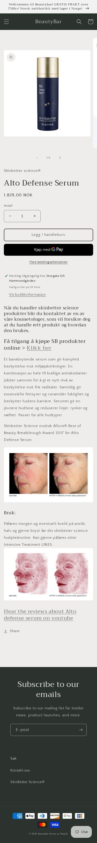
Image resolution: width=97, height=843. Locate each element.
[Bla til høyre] (60, 157)
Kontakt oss (20, 770)
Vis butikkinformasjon (27, 295)
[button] (6, 21)
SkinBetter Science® (27, 782)
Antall (8, 205)
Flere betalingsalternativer (48, 262)
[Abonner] (80, 730)
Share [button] (15, 631)
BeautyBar (43, 834)
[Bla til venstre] (37, 157)
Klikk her (39, 347)
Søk (13, 759)
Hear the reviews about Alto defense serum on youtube (40, 615)
